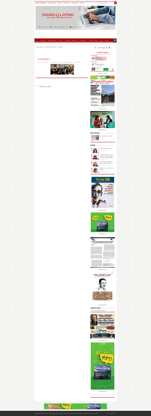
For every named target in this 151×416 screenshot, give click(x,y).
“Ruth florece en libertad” (50, 47)
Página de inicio (39, 47)
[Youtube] (102, 3)
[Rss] (98, 3)
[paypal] (106, 3)
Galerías (106, 40)
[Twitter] (101, 3)
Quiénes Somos (66, 3)
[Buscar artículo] (115, 3)
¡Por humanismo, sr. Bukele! (106, 136)
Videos (101, 40)
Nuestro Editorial (52, 3)
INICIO (37, 40)
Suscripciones (75, 3)
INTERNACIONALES (52, 40)
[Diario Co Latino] (75, 18)
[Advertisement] (75, 33)
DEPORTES (60, 40)
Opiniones (59, 3)
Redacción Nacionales (43, 62)
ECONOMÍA (67, 40)
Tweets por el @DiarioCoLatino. (98, 310)
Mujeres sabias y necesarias (106, 148)
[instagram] (104, 3)
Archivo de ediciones (93, 40)
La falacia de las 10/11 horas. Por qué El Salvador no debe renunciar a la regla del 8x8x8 (106, 156)
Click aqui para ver (102, 73)
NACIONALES (43, 40)
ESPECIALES (74, 40)
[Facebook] (99, 3)
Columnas (81, 3)
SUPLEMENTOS (83, 40)
